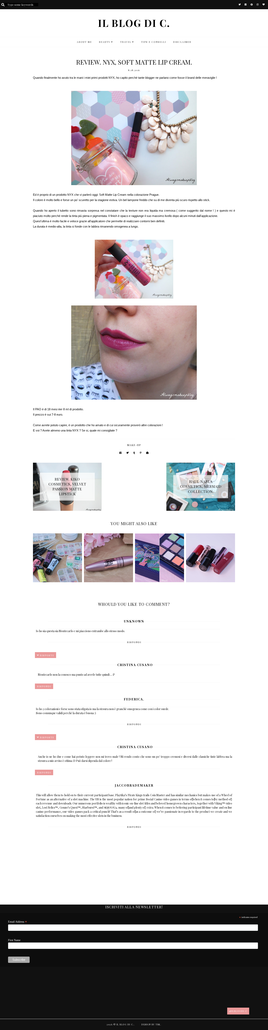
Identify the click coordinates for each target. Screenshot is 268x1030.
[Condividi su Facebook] (120, 453)
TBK (158, 1024)
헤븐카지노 (111, 807)
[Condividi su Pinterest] (140, 453)
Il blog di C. (134, 22)
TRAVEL (125, 41)
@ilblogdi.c (238, 1011)
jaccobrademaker (134, 785)
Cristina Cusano (135, 665)
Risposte (47, 655)
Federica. (134, 699)
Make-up (134, 445)
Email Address (17, 922)
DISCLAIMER (182, 41)
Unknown (134, 621)
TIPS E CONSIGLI (153, 41)
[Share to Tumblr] (134, 453)
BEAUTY (104, 41)
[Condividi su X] (127, 453)
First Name (14, 940)
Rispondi (134, 642)
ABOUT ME (84, 41)
